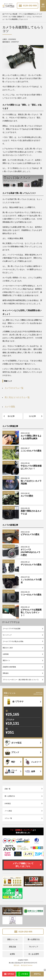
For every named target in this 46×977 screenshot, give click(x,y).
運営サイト (6, 660)
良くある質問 (33, 954)
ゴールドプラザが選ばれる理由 (13, 641)
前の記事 (11, 416)
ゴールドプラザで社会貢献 (11, 628)
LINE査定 (8, 803)
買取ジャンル (12, 939)
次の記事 (32, 416)
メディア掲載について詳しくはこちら (23, 864)
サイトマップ (7, 635)
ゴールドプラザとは (11, 622)
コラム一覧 (8, 818)
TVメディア (33, 947)
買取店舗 (12, 947)
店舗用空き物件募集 (9, 667)
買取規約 (6, 673)
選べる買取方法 (10, 796)
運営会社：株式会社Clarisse (23, 965)
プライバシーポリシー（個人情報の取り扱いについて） (21, 680)
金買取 (12, 954)
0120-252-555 (29, 5)
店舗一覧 (7, 789)
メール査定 (8, 811)
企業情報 (6, 654)
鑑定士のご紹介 (8, 648)
